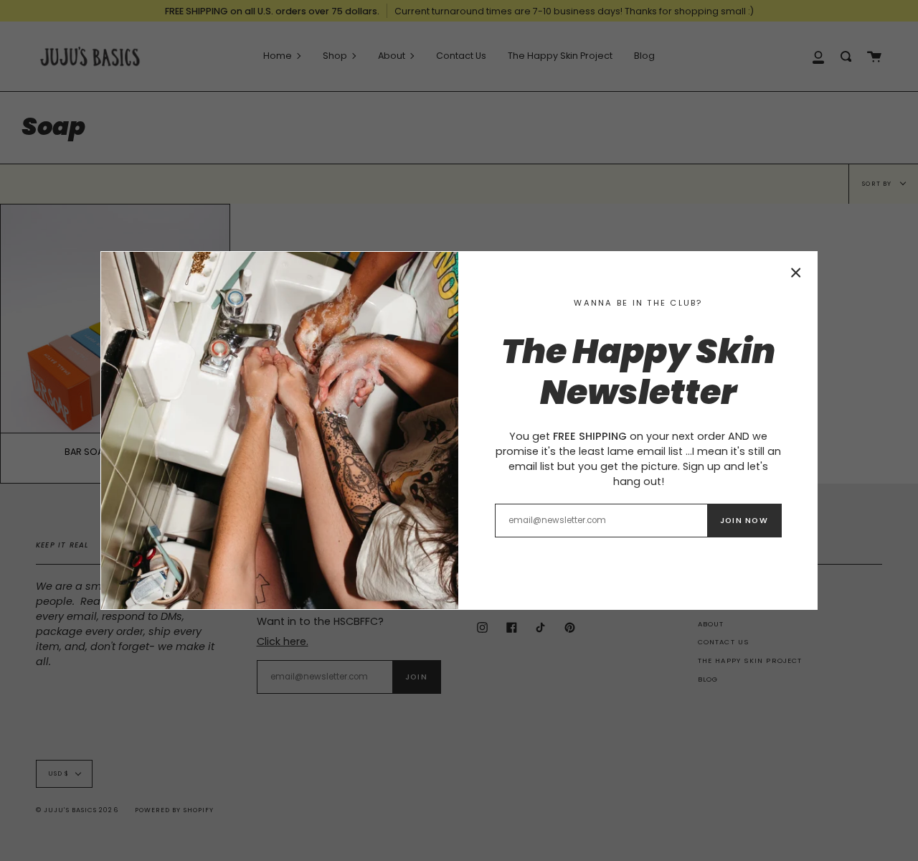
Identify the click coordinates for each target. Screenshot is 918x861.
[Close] (796, 272)
